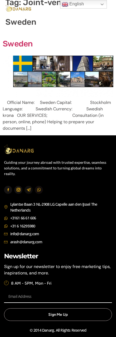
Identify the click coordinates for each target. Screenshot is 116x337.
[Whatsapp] (39, 190)
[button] (104, 9)
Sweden (18, 44)
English (76, 4)
